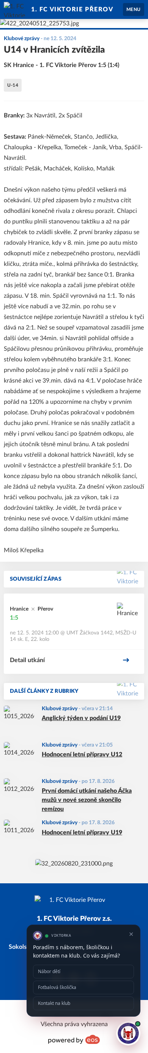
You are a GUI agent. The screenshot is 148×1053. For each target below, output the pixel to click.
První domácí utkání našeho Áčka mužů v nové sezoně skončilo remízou (87, 800)
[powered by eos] (74, 1039)
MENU (133, 9)
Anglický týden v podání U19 (81, 718)
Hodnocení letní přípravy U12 (82, 754)
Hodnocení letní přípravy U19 (82, 833)
